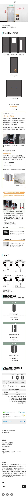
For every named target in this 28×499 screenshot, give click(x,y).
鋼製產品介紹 (12, 430)
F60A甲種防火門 (7, 430)
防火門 (8, 432)
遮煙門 (5, 432)
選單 (15, 2)
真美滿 (9, 25)
